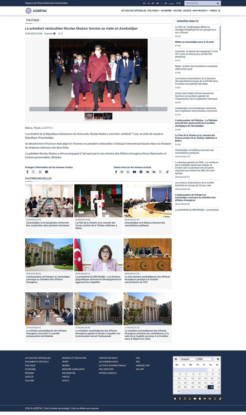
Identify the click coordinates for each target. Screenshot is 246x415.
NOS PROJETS (200, 10)
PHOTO (65, 380)
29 (212, 387)
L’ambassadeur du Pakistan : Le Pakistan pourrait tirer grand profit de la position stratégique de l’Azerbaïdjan (196, 123)
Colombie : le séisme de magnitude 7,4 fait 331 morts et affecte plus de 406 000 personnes (196, 54)
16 (219, 378)
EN (153, 3)
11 (185, 378)
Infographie (69, 373)
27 (199, 387)
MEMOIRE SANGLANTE (73, 369)
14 (205, 378)
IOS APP (140, 369)
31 (179, 391)
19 (192, 383)
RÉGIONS (29, 373)
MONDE (66, 365)
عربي (171, 3)
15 (212, 378)
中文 (178, 3)
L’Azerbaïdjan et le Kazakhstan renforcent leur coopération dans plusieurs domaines (47, 224)
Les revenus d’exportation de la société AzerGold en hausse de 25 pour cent (194, 184)
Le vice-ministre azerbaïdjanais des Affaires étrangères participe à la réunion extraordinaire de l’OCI (147, 279)
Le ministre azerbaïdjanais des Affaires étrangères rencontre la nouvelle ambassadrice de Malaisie (46, 333)
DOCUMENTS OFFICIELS (37, 361)
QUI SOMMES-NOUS (108, 361)
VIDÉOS (213, 10)
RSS (138, 361)
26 (192, 387)
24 (179, 387)
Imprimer (48, 33)
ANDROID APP (143, 365)
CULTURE (177, 10)
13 (199, 378)
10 (179, 378)
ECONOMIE (166, 10)
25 (185, 387)
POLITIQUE (152, 10)
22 (212, 383)
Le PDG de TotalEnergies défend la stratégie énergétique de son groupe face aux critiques (195, 30)
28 (205, 387)
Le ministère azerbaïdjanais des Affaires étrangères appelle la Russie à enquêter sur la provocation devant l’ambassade (97, 333)
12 (192, 378)
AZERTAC (47, 127)
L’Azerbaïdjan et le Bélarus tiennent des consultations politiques (145, 224)
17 (179, 383)
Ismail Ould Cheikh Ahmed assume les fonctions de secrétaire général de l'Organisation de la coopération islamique (196, 96)
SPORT (65, 361)
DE (157, 3)
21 (205, 383)
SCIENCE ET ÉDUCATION (74, 358)
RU (149, 3)
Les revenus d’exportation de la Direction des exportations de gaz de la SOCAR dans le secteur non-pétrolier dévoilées (196, 81)
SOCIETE (187, 10)
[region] (198, 118)
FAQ (138, 358)
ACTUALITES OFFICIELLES (133, 10)
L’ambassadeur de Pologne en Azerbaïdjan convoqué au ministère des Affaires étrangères (48, 279)
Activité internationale (112, 365)
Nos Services (106, 369)
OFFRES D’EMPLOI (107, 373)
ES (166, 3)
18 (185, 383)
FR (161, 3)
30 (219, 387)
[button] (98, 75)
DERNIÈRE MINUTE (187, 21)
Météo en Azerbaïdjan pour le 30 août (194, 42)
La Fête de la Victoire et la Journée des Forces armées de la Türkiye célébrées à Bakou (96, 225)
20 (199, 383)
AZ (144, 3)
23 (219, 383)
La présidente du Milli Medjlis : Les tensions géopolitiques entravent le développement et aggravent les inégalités (98, 279)
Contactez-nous (108, 358)
